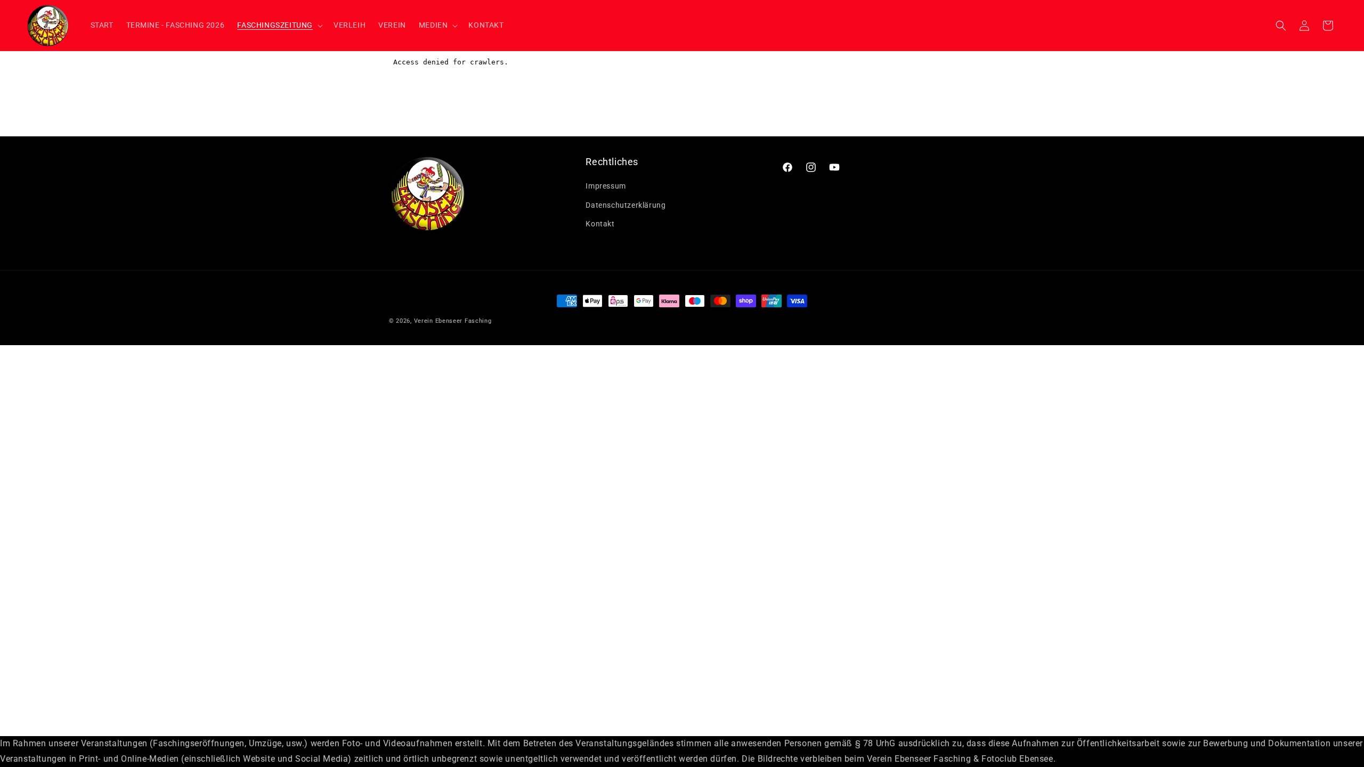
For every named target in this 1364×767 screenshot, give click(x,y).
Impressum (606, 186)
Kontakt (600, 223)
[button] (279, 25)
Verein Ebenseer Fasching (453, 320)
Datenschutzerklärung (625, 204)
